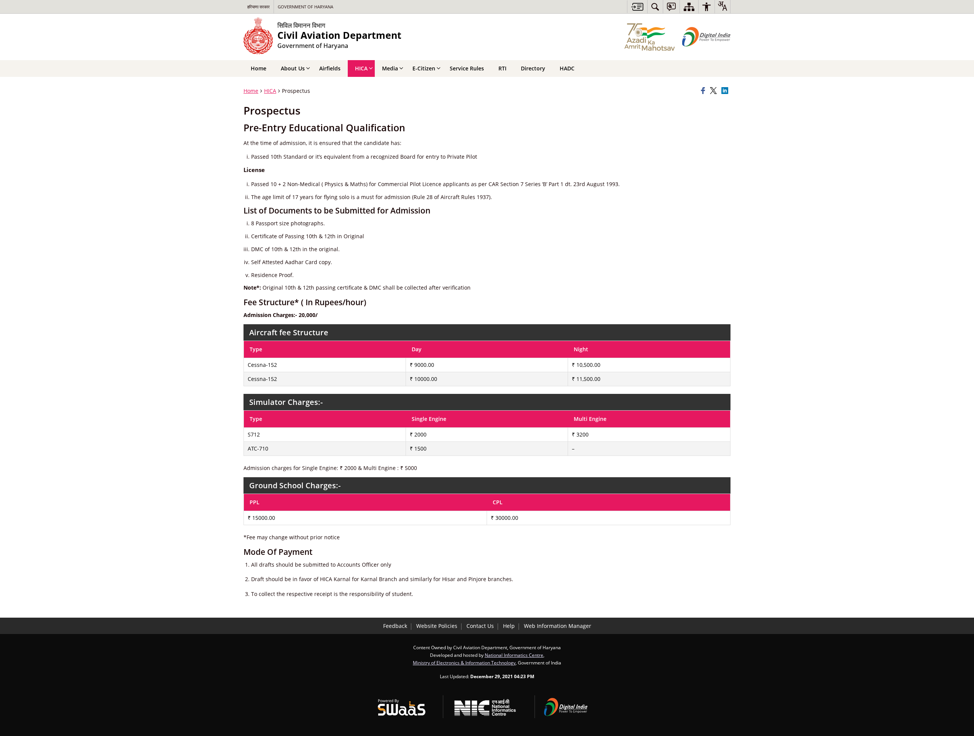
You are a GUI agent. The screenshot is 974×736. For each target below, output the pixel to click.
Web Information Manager (557, 625)
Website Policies (436, 625)
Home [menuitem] (258, 68)
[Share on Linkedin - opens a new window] (725, 91)
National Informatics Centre (514, 655)
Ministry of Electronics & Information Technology (464, 663)
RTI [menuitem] (502, 68)
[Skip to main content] (637, 6)
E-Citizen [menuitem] (423, 68)
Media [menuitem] (390, 68)
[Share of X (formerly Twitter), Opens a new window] (714, 91)
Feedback (395, 625)
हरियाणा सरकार (258, 7)
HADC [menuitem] (567, 68)
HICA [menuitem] (361, 68)
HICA (270, 90)
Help (509, 625)
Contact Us (480, 625)
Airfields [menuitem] (330, 68)
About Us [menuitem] (293, 68)
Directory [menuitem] (533, 68)
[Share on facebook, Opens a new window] (704, 91)
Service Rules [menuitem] (467, 68)
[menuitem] (655, 6)
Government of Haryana (305, 7)
